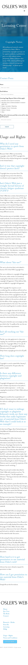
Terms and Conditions (10, 638)
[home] (14, 7)
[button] (24, 11)
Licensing (6, 627)
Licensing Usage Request (12, 98)
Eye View (6, 611)
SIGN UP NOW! (10, 642)
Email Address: (4, 91)
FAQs (5, 629)
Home (5, 609)
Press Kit (6, 625)
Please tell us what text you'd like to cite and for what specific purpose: (14, 115)
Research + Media (9, 622)
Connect (6, 616)
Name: (2, 84)
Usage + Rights (8, 635)
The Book (6, 614)
